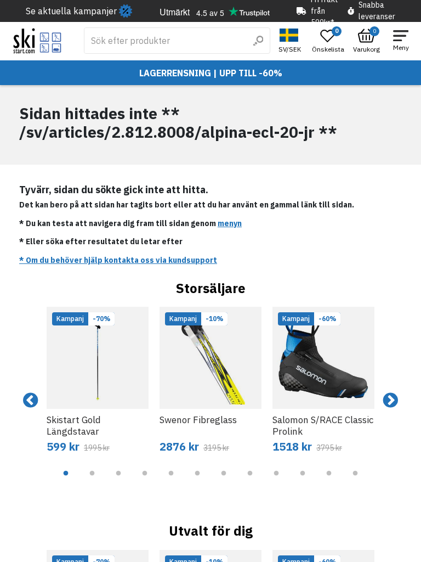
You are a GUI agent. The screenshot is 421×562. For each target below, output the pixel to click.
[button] (291, 40)
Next (390, 400)
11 (329, 481)
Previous (30, 400)
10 (302, 481)
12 (355, 481)
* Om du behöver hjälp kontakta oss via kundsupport (118, 260)
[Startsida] (37, 40)
